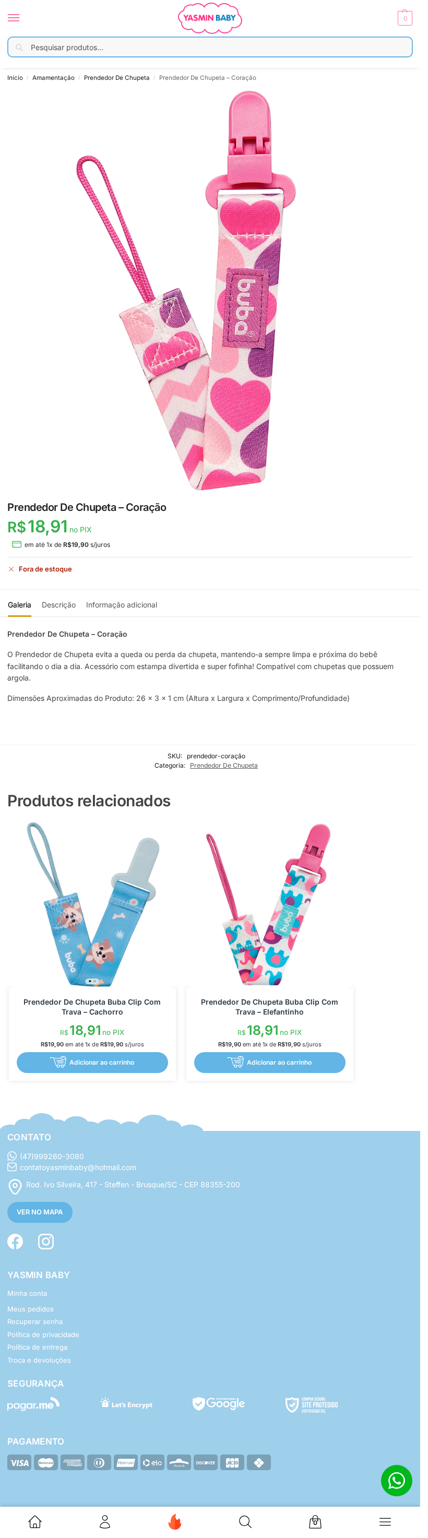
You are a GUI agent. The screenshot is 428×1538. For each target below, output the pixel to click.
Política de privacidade (43, 1334)
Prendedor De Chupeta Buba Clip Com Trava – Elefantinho (269, 1006)
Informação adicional (121, 604)
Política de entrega (37, 1347)
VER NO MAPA (40, 1212)
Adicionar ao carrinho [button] (101, 1062)
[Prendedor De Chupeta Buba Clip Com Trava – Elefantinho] (269, 904)
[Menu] (23, 18)
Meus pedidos (30, 1309)
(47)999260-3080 (52, 1156)
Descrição (59, 604)
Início (15, 77)
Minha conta (27, 1293)
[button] (403, 18)
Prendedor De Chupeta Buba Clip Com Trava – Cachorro (92, 1006)
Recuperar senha (35, 1321)
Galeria (19, 604)
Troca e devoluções (39, 1360)
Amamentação (53, 77)
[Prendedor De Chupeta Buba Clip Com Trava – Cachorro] (92, 904)
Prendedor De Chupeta (117, 77)
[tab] (20, 603)
